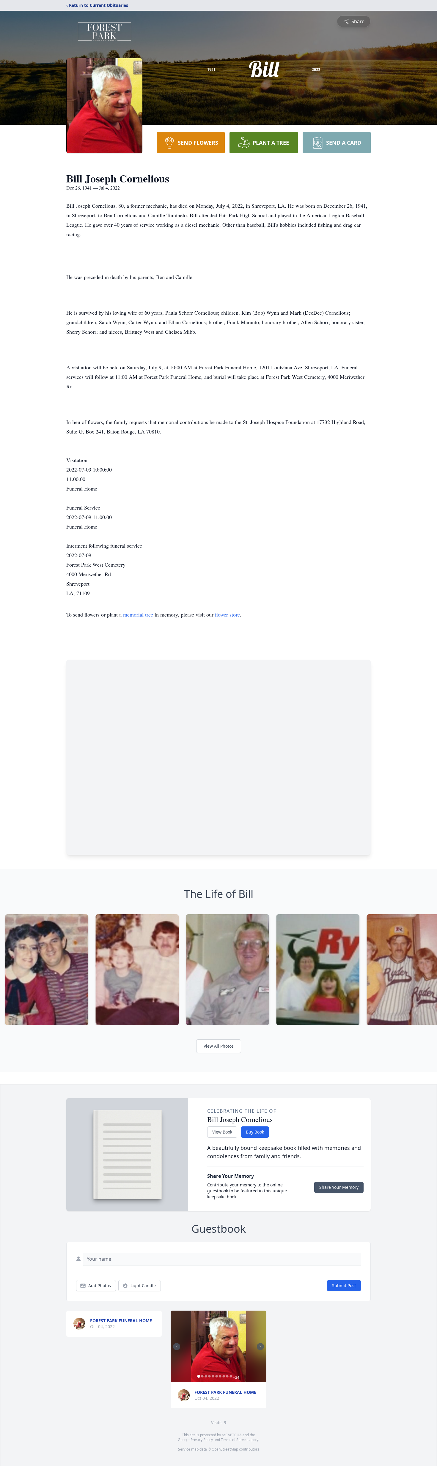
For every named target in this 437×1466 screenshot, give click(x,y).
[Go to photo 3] (206, 1376)
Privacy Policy (202, 1439)
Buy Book (255, 1132)
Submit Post (344, 1285)
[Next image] (260, 1346)
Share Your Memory (339, 1187)
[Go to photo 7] (220, 1376)
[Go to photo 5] (213, 1376)
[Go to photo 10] (230, 1376)
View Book (222, 1132)
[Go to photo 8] (223, 1376)
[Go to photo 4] (209, 1376)
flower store (227, 614)
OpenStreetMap (225, 1449)
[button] (218, 1346)
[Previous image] (176, 1346)
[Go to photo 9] (227, 1376)
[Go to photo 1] (198, 1376)
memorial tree (138, 614)
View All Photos (219, 1046)
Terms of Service (235, 1439)
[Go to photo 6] (216, 1376)
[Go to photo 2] (202, 1376)
